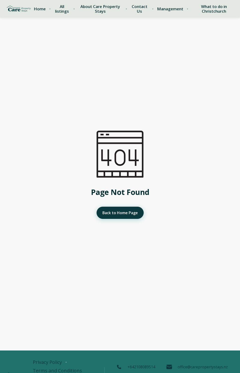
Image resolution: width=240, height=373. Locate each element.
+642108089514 (141, 366)
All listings (62, 9)
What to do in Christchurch (214, 9)
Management (170, 9)
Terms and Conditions (57, 370)
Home (40, 9)
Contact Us (139, 9)
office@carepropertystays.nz (203, 366)
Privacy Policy (47, 362)
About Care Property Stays (100, 9)
